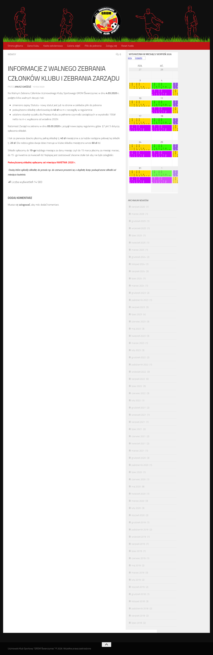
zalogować (24, 204)
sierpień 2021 (138, 422)
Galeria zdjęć (73, 45)
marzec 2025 (138, 249)
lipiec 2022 (137, 386)
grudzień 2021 (139, 407)
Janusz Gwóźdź (23, 86)
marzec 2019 (138, 572)
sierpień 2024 (138, 271)
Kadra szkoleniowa (53, 45)
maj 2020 (136, 486)
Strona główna (15, 45)
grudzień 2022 (139, 357)
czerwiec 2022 (138, 393)
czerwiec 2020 (138, 479)
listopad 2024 (138, 264)
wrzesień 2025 (139, 228)
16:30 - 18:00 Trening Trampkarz (140, 86)
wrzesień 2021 (139, 414)
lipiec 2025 (137, 235)
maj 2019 (136, 565)
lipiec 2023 (137, 314)
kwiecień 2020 (138, 493)
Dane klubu (33, 45)
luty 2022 (136, 400)
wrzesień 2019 (139, 536)
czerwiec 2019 (138, 558)
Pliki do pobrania (93, 45)
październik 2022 (140, 364)
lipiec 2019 (137, 551)
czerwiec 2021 (138, 436)
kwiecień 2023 (138, 336)
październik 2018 (140, 608)
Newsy (12, 54)
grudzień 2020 (139, 457)
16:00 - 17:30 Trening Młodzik (160, 92)
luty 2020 (136, 508)
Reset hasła (127, 45)
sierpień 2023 (138, 307)
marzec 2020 (138, 501)
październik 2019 (140, 529)
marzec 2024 (138, 285)
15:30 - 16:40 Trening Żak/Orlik (162, 86)
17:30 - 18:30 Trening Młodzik (137, 128)
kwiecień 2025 (138, 242)
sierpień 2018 (138, 615)
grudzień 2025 (139, 221)
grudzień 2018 (139, 594)
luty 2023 (136, 350)
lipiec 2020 (137, 472)
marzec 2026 (138, 214)
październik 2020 (140, 465)
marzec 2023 (138, 343)
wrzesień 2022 (139, 371)
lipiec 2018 (137, 622)
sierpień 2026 (138, 206)
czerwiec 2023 (138, 321)
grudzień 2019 (139, 522)
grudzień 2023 (139, 292)
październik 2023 (140, 300)
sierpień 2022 (138, 379)
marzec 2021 (138, 450)
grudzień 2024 (139, 257)
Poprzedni (137, 58)
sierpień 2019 (138, 544)
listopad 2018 (138, 601)
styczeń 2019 (138, 587)
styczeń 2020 (138, 515)
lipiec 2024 (137, 278)
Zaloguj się (111, 45)
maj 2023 (136, 328)
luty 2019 (136, 579)
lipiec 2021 (137, 429)
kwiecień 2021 (138, 443)
